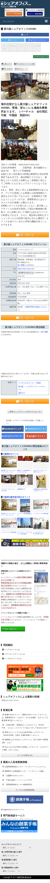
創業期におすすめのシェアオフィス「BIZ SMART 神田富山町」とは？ (25, 741)
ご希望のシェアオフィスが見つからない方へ (25, 411)
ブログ (20, 46)
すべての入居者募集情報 (25, 790)
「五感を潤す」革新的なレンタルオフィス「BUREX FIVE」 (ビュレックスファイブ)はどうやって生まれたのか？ (25, 726)
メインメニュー (8, 21)
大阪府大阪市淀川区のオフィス (16, 497)
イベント (28, 46)
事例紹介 (13, 46)
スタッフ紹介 (5, 47)
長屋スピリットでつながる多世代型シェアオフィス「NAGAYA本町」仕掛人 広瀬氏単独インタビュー (23, 733)
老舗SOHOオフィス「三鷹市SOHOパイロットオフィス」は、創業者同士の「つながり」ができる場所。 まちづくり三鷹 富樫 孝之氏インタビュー (25, 717)
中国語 (38, 383)
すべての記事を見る (25, 755)
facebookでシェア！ (13, 428)
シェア (25, 34)
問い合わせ (8, 69)
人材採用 (36, 46)
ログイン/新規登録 (14, 14)
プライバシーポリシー (21, 881)
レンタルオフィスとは (12, 658)
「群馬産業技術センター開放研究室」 (19, 784)
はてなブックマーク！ (14, 436)
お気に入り (7, 64)
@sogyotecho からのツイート (12, 809)
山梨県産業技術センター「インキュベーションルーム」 (26, 766)
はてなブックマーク (38, 40)
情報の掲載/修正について (14, 629)
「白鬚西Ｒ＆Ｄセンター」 (15, 775)
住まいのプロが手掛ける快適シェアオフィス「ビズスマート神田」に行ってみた (25, 748)
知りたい (22, 69)
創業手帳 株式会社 (24, 877)
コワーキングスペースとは (14, 654)
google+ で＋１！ (37, 436)
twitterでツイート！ (37, 428)
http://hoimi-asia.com (26, 268)
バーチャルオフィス (41, 57)
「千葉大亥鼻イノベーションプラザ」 (19, 780)
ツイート (13, 40)
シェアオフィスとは (12, 649)
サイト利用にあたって (41, 881)
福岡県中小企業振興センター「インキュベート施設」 (25, 771)
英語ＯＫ (21, 393)
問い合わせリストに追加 (25, 64)
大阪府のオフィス (11, 454)
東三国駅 (21, 265)
